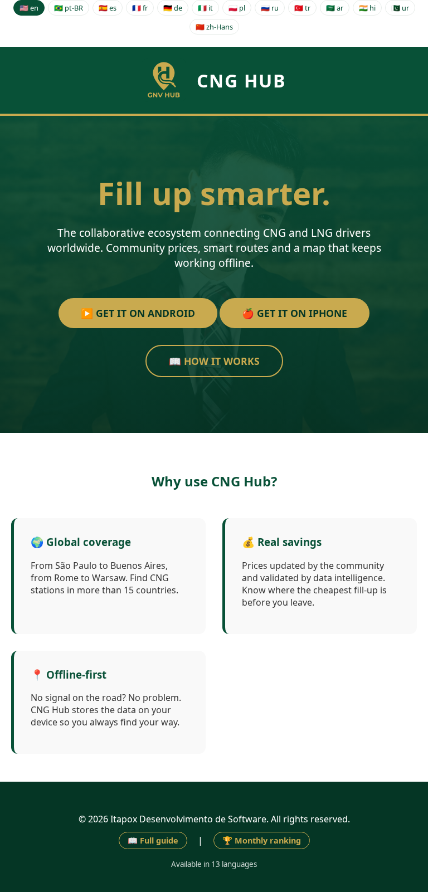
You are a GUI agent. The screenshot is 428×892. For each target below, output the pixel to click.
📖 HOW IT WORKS (214, 361)
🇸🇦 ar (334, 8)
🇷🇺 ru (270, 8)
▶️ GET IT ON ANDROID (138, 313)
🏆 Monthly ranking (261, 840)
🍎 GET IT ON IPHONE (294, 313)
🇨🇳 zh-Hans (214, 27)
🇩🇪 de (172, 8)
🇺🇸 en (29, 8)
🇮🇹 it (205, 8)
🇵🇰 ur (400, 8)
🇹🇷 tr (302, 8)
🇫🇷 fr (140, 8)
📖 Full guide (153, 840)
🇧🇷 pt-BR (68, 8)
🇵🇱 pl (236, 8)
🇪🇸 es (107, 8)
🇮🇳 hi (367, 8)
